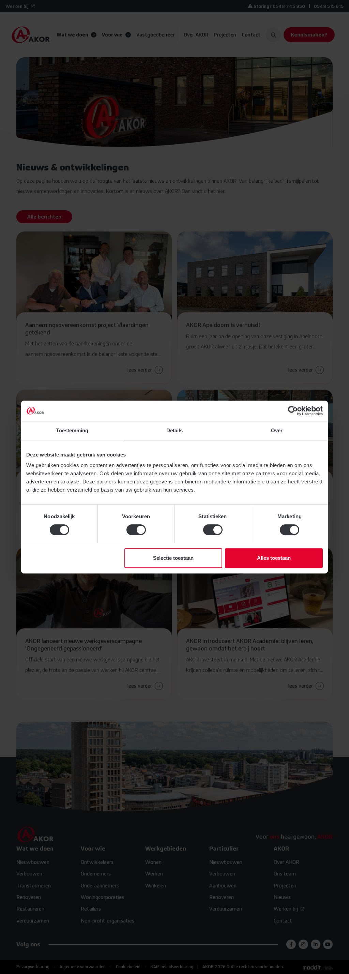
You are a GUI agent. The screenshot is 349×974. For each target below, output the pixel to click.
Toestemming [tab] (72, 430)
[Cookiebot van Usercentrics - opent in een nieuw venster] (293, 411)
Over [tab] (277, 430)
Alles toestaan (274, 558)
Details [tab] (174, 430)
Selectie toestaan (173, 558)
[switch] (136, 529)
